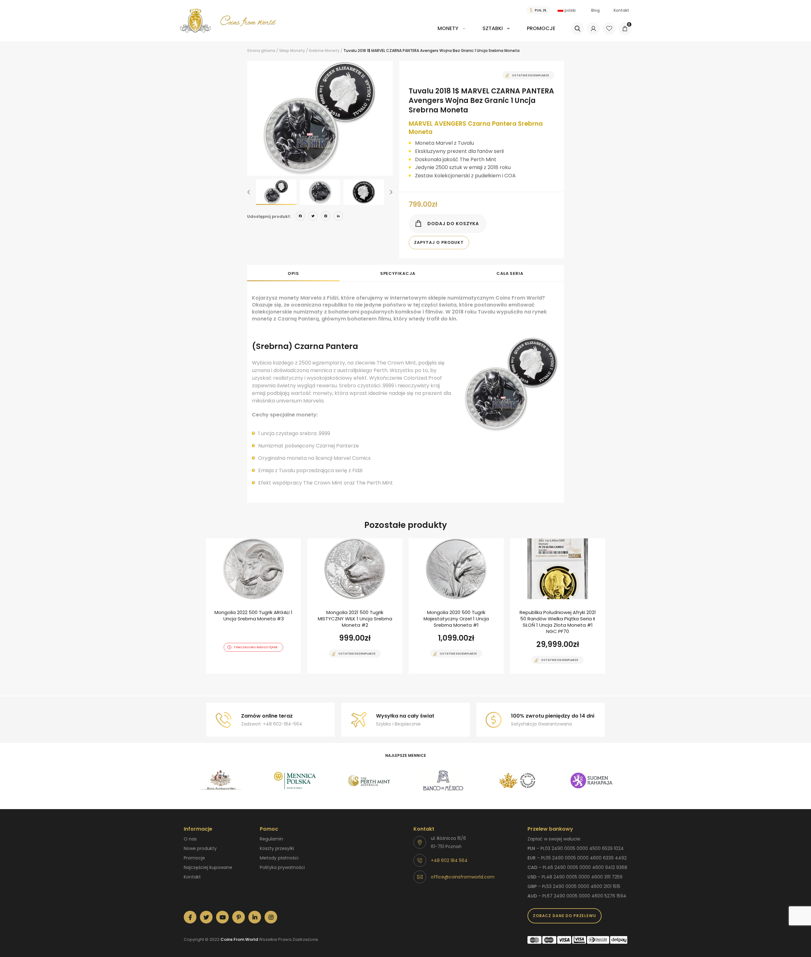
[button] (248, 192)
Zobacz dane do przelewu (564, 915)
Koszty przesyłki (277, 848)
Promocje (541, 28)
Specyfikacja (397, 273)
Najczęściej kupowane (208, 867)
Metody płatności (279, 858)
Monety (447, 28)
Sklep (284, 50)
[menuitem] (451, 32)
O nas (190, 839)
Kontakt (621, 10)
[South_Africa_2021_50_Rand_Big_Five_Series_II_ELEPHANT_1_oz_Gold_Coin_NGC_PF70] (557, 606)
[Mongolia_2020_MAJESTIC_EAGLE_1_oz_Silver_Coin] (456, 606)
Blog (595, 10)
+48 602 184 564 (449, 860)
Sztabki (492, 28)
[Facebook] (300, 216)
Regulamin (271, 839)
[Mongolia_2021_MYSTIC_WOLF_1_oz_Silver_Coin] (354, 606)
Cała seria (509, 273)
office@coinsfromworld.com (463, 877)
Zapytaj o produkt (439, 242)
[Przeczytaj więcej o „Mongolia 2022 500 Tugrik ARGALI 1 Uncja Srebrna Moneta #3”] (242, 673)
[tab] (293, 273)
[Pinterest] (325, 216)
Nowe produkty (200, 848)
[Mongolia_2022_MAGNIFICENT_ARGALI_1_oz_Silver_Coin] (253, 606)
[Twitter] (313, 216)
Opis (293, 273)
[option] (320, 118)
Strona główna (261, 50)
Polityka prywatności (282, 867)
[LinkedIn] (338, 216)
